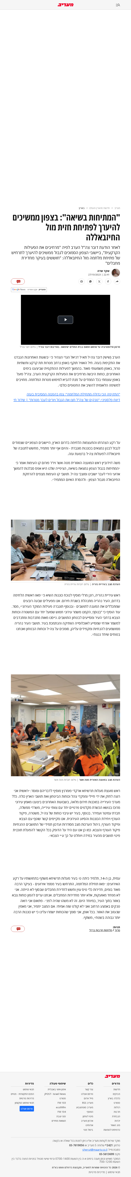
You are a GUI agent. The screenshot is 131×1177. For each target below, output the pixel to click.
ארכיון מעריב (87, 1120)
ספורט (117, 1102)
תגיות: (116, 927)
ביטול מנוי (88, 1129)
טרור (117, 930)
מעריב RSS (87, 1102)
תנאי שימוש (28, 1089)
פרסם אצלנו (87, 1094)
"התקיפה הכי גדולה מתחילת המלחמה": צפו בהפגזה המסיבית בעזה (73, 394)
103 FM (61, 1102)
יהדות (117, 1120)
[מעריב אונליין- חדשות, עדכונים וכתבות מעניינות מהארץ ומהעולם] (65, 4)
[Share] (117, 281)
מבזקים (116, 1094)
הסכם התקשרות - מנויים (22, 1094)
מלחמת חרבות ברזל (100, 930)
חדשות (116, 1089)
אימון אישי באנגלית (57, 1089)
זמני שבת (61, 1116)
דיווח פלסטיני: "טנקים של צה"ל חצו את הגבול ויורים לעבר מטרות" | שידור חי (66, 400)
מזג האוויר (115, 1125)
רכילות (117, 1107)
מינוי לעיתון (88, 1116)
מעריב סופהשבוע (84, 1107)
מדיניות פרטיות (26, 1098)
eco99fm (61, 1107)
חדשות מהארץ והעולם (99, 208)
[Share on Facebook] (108, 281)
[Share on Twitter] (99, 281)
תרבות (117, 1111)
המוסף (90, 1111)
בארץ (82, 208)
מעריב (117, 208)
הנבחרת (116, 1116)
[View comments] (18, 281)
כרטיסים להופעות (112, 1129)
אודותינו (89, 1125)
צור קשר (89, 1089)
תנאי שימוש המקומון (24, 1102)
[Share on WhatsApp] (90, 281)
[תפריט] (123, 5)
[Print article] (81, 281)
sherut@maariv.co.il (94, 1150)
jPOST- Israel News (55, 1094)
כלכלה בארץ (114, 1098)
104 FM (61, 1111)
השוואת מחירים (59, 1120)
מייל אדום (88, 1098)
